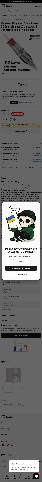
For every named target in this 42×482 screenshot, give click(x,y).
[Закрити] (36, 205)
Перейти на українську (21, 268)
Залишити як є (21, 274)
